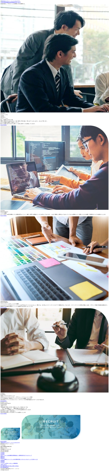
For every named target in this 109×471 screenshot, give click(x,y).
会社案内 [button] (3, 452)
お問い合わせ (4, 464)
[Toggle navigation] (20, 1)
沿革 (13, 455)
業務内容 (3, 458)
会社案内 (3, 454)
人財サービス (35, 459)
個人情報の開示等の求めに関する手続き (10, 466)
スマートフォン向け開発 (12, 459)
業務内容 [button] (3, 456)
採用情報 (3, 462)
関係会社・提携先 (18, 455)
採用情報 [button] (3, 460)
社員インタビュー (10, 463)
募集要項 (16, 463)
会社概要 (10, 455)
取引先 (23, 455)
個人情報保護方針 (5, 467)
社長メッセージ (4, 455)
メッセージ (3, 463)
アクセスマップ (28, 455)
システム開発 (4, 459)
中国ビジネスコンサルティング (25, 459)
